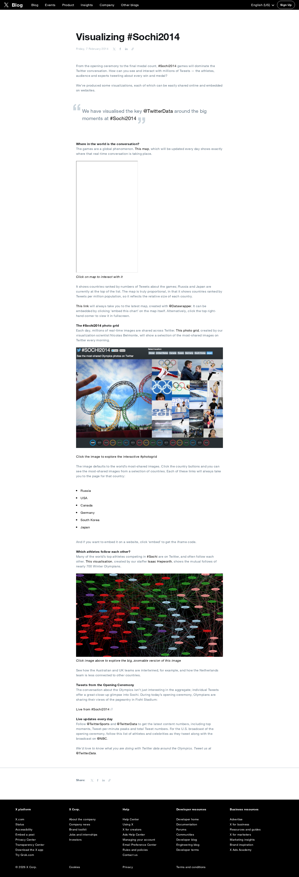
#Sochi (152, 556)
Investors (75, 839)
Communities (185, 834)
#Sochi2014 (167, 66)
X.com (19, 819)
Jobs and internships (83, 834)
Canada (87, 505)
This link (82, 306)
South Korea (90, 520)
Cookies (74, 867)
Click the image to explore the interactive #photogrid (116, 456)
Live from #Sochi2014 (93, 709)
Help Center (131, 819)
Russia (86, 491)
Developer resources (191, 809)
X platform (23, 809)
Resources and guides (245, 829)
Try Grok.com (24, 855)
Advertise (236, 819)
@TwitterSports (98, 724)
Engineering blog (187, 845)
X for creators (132, 829)
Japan (85, 527)
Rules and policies (135, 850)
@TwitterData (158, 111)
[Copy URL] (131, 48)
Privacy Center (25, 839)
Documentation (186, 824)
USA (84, 498)
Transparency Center (29, 845)
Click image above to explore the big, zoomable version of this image (128, 660)
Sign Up (286, 5)
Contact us (130, 855)
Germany (88, 513)
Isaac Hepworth (160, 561)
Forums (181, 829)
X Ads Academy (240, 850)
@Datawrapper (180, 306)
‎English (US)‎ (261, 5)
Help (126, 809)
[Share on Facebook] (120, 49)
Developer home (187, 819)
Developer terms (187, 850)
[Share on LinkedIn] (126, 49)
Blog (34, 5)
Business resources (244, 809)
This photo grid (187, 330)
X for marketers (240, 834)
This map (142, 149)
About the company (82, 819)
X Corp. (74, 809)
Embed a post (24, 834)
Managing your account (139, 839)
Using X (128, 824)
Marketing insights (242, 839)
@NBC (102, 738)
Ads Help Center (134, 834)
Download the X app (29, 850)
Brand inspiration (241, 845)
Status (19, 824)
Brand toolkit (77, 829)
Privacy (128, 867)
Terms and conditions (191, 867)
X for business (239, 824)
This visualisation (99, 561)
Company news (79, 824)
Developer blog (186, 839)
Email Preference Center (139, 845)
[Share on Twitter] (114, 49)
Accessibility (23, 829)
